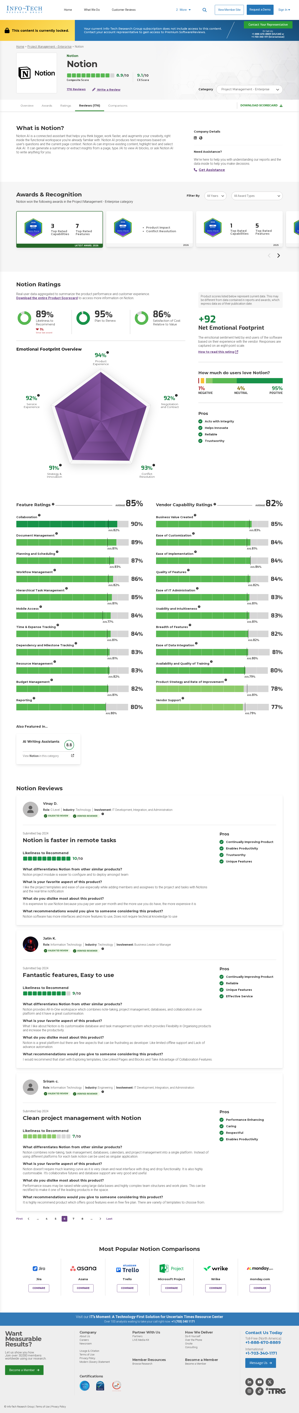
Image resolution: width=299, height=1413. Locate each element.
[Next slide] (278, 255)
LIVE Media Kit (140, 1339)
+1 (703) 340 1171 (183, 1321)
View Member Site (229, 9)
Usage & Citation (89, 1350)
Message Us (259, 1363)
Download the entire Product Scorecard (47, 298)
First (19, 1218)
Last (109, 1218)
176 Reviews (76, 89)
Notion (79, 47)
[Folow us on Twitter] (269, 1382)
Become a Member (22, 1370)
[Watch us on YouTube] (259, 1382)
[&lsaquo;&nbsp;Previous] (29, 1219)
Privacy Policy (87, 1358)
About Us (85, 1336)
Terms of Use (87, 1354)
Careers (84, 1339)
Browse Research (142, 1363)
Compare (39, 1288)
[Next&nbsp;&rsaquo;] (100, 1219)
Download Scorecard (259, 105)
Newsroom (86, 1343)
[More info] (107, 352)
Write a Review (108, 90)
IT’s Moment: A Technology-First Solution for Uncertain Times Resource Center (156, 1317)
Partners (137, 1336)
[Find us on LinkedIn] (249, 1382)
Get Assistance (212, 170)
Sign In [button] (283, 10)
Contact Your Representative (268, 25)
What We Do (92, 10)
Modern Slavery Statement (95, 1361)
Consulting (191, 1347)
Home (68, 10)
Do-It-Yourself (192, 1336)
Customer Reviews (123, 10)
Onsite (188, 1343)
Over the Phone (193, 1339)
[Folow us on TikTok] (259, 1391)
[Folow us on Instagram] (249, 1391)
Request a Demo (260, 9)
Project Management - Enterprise (49, 47)
